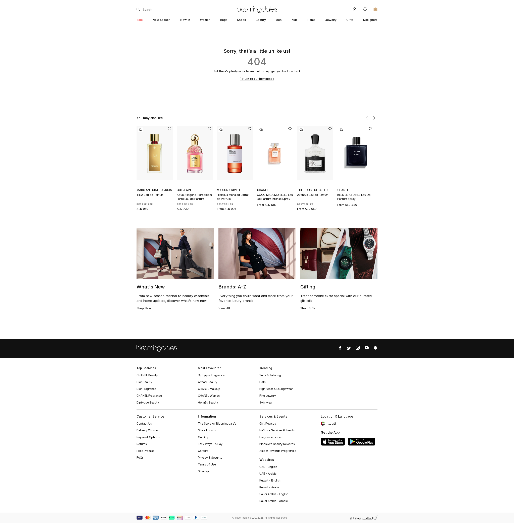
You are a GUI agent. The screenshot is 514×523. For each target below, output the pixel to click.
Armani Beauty (207, 382)
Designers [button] (370, 19)
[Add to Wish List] (169, 129)
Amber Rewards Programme (277, 450)
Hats (262, 382)
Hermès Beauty (208, 402)
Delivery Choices (148, 430)
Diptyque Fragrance (211, 375)
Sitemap (203, 471)
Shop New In (145, 308)
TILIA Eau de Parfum (150, 194)
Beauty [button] (261, 19)
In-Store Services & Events (277, 430)
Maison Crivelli (229, 190)
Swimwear (266, 402)
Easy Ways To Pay (210, 444)
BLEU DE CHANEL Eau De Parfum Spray (353, 196)
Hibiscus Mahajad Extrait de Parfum (233, 196)
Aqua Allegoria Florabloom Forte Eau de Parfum (194, 196)
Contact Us (144, 423)
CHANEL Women (209, 395)
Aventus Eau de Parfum (312, 194)
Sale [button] (140, 19)
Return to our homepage (257, 78)
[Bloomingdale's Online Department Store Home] (257, 9)
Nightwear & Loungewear (276, 388)
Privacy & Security (210, 457)
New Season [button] (161, 19)
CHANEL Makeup (209, 388)
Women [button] (205, 19)
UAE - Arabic (267, 473)
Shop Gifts (307, 308)
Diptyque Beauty (148, 402)
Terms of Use (207, 464)
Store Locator (207, 430)
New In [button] (185, 19)
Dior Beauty (144, 382)
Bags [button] (223, 19)
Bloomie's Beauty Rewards (277, 444)
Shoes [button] (241, 19)
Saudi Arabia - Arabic (273, 501)
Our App (203, 437)
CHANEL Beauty (147, 375)
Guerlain (184, 190)
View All (224, 308)
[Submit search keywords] (138, 9)
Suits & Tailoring (270, 375)
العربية (332, 423)
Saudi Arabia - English (273, 494)
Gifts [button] (349, 19)
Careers (203, 450)
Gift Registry (267, 423)
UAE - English (268, 466)
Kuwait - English (269, 480)
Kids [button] (295, 19)
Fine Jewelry (267, 395)
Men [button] (278, 19)
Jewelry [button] (331, 19)
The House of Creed (312, 190)
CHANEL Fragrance (149, 395)
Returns (142, 444)
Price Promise (145, 450)
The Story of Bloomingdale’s (217, 423)
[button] (374, 118)
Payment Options (148, 437)
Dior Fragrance (146, 388)
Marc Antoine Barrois (154, 190)
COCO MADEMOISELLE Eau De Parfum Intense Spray (275, 196)
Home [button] (311, 19)
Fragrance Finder (270, 437)
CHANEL (262, 190)
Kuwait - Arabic (269, 487)
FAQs (140, 457)
